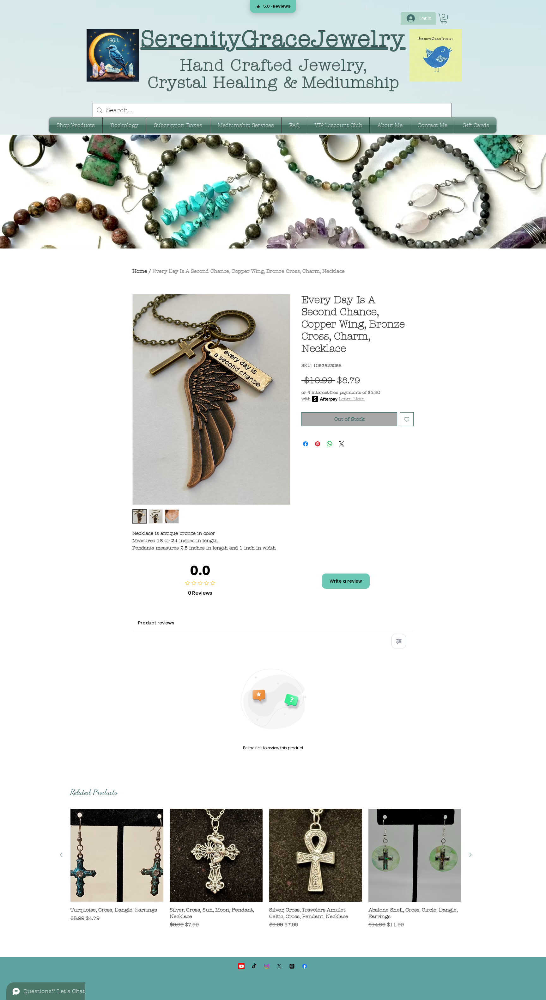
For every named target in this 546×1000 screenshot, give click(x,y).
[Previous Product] (61, 855)
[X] (279, 966)
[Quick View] (116, 855)
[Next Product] (470, 855)
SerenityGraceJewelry (273, 39)
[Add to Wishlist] (407, 419)
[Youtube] (241, 966)
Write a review (346, 581)
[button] (444, 18)
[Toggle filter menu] (398, 641)
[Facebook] (304, 966)
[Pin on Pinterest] (317, 444)
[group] (266, 872)
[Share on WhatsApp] (329, 444)
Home (139, 271)
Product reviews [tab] (156, 623)
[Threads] (292, 966)
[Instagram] (267, 966)
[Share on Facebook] (305, 444)
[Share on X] (341, 444)
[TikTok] (254, 966)
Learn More (352, 399)
